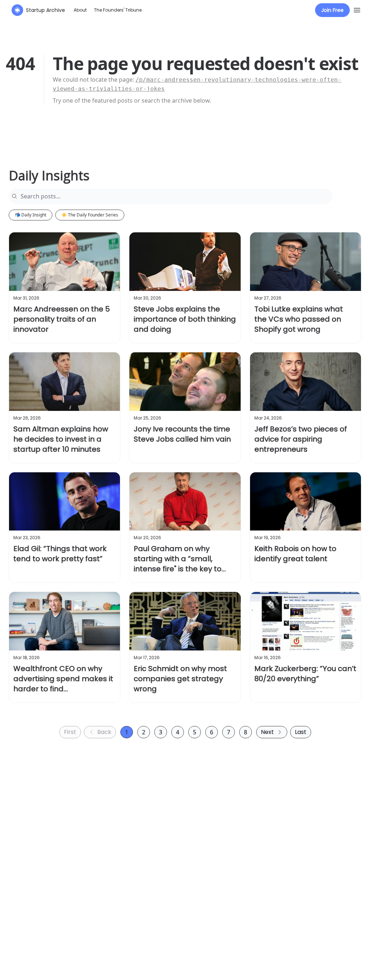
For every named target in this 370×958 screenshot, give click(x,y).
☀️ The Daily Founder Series (89, 215)
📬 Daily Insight (30, 215)
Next (267, 732)
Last (300, 732)
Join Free (332, 10)
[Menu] (357, 9)
